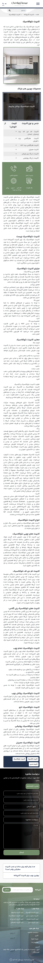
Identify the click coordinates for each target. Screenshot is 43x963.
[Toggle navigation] (38, 3)
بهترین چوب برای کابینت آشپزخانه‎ (26, 875)
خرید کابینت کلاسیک (32, 912)
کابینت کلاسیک (33, 759)
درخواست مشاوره (33, 932)
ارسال (21, 852)
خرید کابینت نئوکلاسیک (16, 916)
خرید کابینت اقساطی (17, 922)
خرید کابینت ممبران (32, 919)
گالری (36, 936)
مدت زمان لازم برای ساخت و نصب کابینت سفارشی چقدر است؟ (20, 868)
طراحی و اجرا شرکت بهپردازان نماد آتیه (23, 960)
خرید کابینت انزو (33, 922)
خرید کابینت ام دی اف (16, 919)
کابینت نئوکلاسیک (19, 759)
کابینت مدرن (34, 764)
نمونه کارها (34, 939)
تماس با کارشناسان (33, 786)
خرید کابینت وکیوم (17, 912)
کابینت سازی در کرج (32, 916)
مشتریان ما (35, 942)
